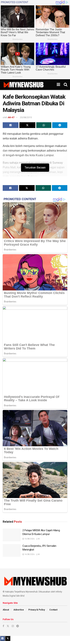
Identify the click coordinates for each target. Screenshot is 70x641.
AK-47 (11, 117)
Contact (53, 610)
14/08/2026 (29, 554)
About (6, 610)
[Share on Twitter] (27, 125)
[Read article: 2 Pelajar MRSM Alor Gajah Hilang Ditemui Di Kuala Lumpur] (12, 535)
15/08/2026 (29, 539)
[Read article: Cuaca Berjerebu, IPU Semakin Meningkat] (12, 550)
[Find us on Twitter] (8, 626)
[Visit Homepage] (23, 84)
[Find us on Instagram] (13, 626)
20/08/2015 (26, 117)
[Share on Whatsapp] (43, 125)
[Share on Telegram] (59, 125)
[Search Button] (65, 84)
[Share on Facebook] (10, 125)
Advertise (18, 610)
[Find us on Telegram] (17, 626)
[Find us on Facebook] (3, 626)
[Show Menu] (58, 84)
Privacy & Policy (36, 610)
